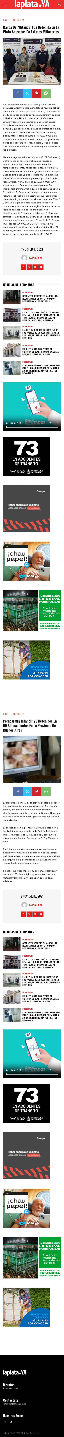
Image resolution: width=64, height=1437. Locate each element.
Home (6, 20)
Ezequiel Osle (10, 1388)
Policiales (18, 20)
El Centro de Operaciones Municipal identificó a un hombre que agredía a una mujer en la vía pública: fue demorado (41, 369)
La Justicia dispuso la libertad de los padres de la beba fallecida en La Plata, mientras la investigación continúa (41, 333)
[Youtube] (40, 267)
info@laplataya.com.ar (14, 1403)
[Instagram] (29, 267)
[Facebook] (18, 93)
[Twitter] (27, 93)
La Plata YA (35, 258)
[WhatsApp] (46, 93)
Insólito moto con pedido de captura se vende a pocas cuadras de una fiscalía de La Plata (40, 351)
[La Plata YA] (25, 258)
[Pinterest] (36, 93)
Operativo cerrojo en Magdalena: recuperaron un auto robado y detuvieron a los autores (40, 298)
